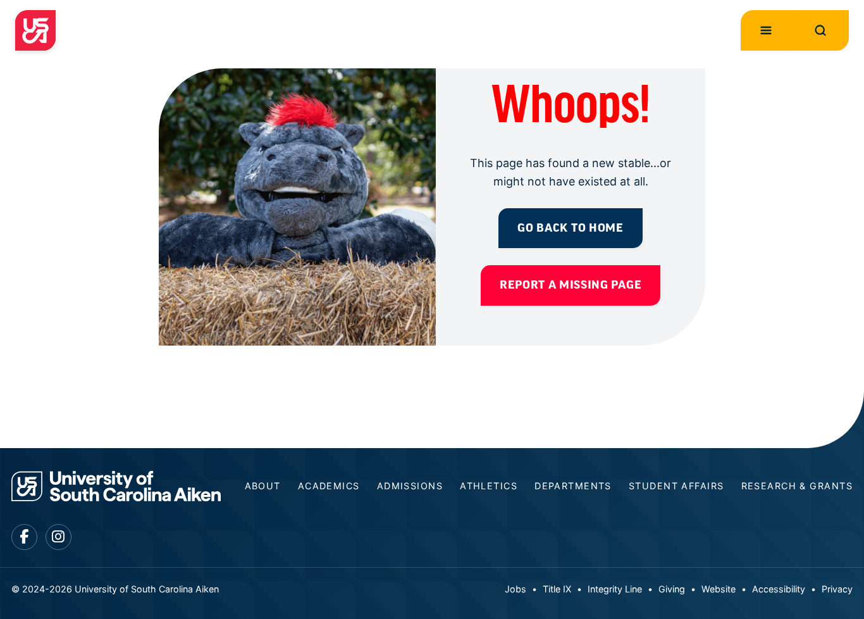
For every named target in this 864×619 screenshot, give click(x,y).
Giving (671, 589)
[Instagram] (58, 537)
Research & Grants (797, 485)
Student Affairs (676, 485)
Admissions (410, 485)
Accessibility (778, 589)
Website (718, 589)
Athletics (488, 485)
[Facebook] (24, 537)
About (263, 485)
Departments (573, 485)
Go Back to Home (570, 228)
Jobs (515, 589)
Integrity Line (615, 589)
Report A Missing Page (570, 284)
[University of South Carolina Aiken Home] (35, 30)
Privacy (837, 589)
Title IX (557, 589)
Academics (329, 485)
